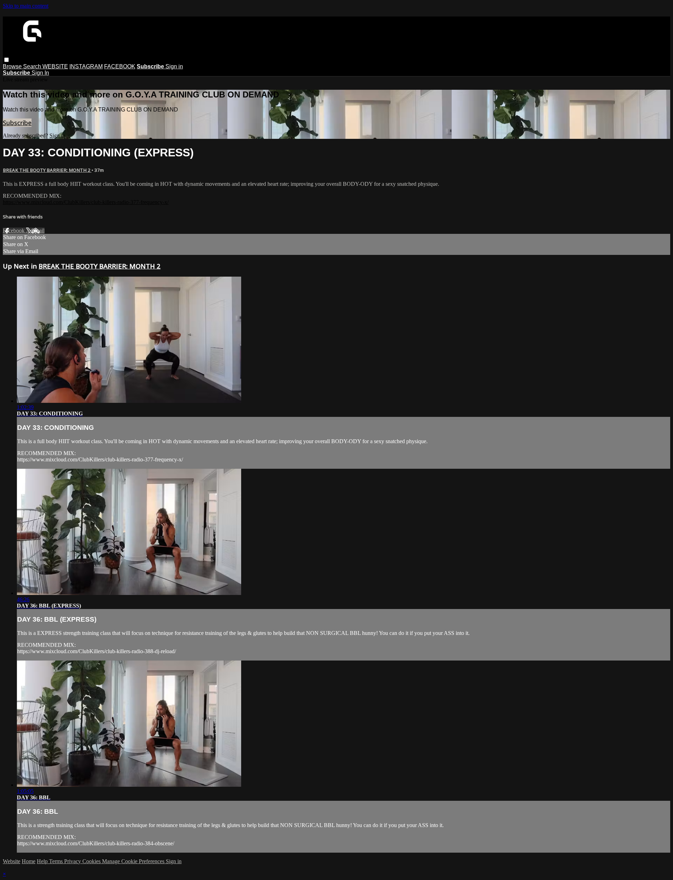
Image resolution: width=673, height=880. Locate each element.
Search (32, 66)
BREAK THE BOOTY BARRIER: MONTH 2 (47, 170)
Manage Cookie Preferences (134, 861)
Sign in (174, 66)
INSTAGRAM (86, 66)
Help (43, 861)
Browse (13, 66)
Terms (56, 861)
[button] (6, 59)
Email (38, 230)
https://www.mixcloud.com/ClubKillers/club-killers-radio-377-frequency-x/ (86, 202)
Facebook (14, 230)
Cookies (92, 861)
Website (11, 861)
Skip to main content (25, 6)
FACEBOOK (119, 66)
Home (28, 861)
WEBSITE (55, 66)
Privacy (73, 861)
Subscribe (17, 123)
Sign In (40, 73)
